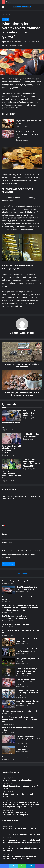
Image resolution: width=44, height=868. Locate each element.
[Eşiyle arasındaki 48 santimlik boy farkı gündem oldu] (8, 652)
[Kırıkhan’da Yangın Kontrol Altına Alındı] (8, 750)
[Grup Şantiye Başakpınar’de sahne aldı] (8, 662)
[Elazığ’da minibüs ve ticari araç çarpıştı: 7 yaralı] (8, 590)
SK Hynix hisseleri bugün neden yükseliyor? (30, 413)
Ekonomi (15, 15)
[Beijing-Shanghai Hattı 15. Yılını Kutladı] (8, 123)
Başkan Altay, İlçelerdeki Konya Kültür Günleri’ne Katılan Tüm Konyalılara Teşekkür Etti (20, 719)
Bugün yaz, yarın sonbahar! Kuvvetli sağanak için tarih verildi (27, 692)
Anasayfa (7, 15)
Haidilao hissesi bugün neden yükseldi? (32, 435)
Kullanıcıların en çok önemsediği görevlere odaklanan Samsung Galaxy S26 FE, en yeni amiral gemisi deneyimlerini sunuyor (20, 607)
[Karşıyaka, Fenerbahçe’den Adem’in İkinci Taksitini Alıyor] (11, 464)
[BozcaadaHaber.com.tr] (22, 7)
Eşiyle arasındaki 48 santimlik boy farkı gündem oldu (28, 650)
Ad (3, 526)
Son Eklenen (22, 574)
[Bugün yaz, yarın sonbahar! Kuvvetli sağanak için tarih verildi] (8, 693)
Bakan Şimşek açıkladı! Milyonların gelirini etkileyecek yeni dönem (11, 449)
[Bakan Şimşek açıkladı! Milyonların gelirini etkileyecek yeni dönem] (11, 438)
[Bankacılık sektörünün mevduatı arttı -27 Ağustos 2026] (8, 134)
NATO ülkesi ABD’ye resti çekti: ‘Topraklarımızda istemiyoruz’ (14, 617)
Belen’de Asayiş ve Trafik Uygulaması (17, 581)
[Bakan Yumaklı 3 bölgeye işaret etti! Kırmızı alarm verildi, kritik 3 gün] (8, 672)
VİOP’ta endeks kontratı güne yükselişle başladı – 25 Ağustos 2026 (32, 462)
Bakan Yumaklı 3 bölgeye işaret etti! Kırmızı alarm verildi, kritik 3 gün (26, 671)
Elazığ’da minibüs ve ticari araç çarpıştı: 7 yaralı (27, 588)
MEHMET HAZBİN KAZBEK (13, 42)
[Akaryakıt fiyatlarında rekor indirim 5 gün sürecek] (11, 415)
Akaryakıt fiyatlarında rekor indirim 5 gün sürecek (11, 425)
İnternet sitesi (7, 542)
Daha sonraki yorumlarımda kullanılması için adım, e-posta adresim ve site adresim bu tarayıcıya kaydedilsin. (21, 554)
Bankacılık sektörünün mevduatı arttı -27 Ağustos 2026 (27, 134)
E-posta (5, 534)
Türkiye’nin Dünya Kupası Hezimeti (16, 624)
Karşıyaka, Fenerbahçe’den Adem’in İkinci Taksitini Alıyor (11, 474)
